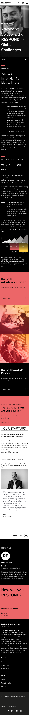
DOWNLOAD (5, 422)
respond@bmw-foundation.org (10, 568)
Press (3, 680)
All (4, 465)
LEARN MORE (6, 298)
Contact (3, 662)
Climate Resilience (15, 465)
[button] (19, 3)
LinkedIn (4, 613)
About (4, 60)
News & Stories (6, 683)
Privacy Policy (5, 668)
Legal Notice (5, 665)
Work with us (5, 686)
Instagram (4, 615)
